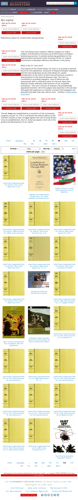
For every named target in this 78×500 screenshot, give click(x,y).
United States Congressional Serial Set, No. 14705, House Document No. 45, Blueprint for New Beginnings (64, 413)
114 (21, 466)
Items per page (33, 152)
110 (50, 463)
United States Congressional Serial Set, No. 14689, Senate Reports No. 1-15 (39, 378)
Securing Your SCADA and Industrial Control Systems (39, 292)
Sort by (46, 148)
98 (53, 141)
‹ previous (19, 141)
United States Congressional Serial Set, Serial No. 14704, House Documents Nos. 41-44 (39, 231)
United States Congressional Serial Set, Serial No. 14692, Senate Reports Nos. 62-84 (64, 231)
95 (34, 141)
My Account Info (59, 488)
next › (45, 144)
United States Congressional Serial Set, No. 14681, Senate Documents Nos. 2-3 (39, 448)
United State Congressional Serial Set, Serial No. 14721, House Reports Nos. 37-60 (13, 185)
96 (40, 141)
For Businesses (14, 491)
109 (42, 463)
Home (3, 16)
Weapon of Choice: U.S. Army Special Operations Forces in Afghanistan (64, 190)
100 (65, 141)
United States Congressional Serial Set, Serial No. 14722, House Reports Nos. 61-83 (13, 301)
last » (54, 144)
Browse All (8, 9)
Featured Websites (62, 491)
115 (28, 466)
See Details (39, 475)
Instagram (48, 495)
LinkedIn (58, 495)
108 (35, 463)
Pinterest (55, 495)
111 (57, 463)
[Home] (16, 5)
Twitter (45, 495)
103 (32, 144)
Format (13, 148)
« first (8, 141)
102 (24, 144)
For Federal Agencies (37, 491)
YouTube (52, 495)
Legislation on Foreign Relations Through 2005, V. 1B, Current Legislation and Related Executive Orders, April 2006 (39, 196)
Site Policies (17, 488)
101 (72, 141)
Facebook (42, 495)
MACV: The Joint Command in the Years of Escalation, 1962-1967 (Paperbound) (13, 343)
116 (35, 466)
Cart (53, 12)
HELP (46, 12)
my (37, 12)
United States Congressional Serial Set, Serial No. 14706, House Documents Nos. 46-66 (64, 266)
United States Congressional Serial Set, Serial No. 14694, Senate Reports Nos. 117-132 (39, 266)
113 (71, 463)
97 (46, 141)
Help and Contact (37, 488)
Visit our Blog (29, 495)
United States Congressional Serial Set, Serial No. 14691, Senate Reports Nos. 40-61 (13, 266)
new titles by (14, 12)
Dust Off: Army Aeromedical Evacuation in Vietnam (64, 457)
